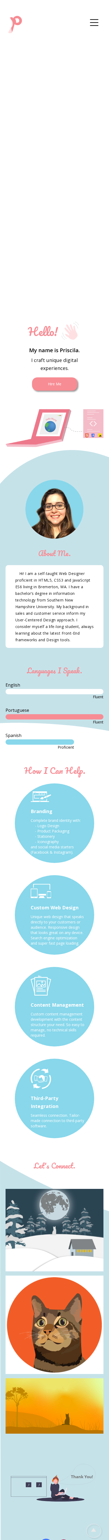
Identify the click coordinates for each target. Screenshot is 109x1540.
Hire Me (54, 383)
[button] (94, 22)
